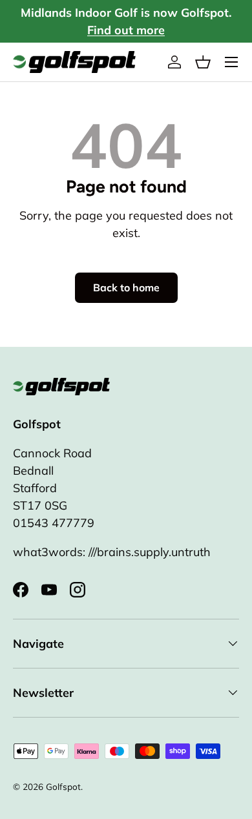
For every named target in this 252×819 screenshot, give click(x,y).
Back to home (126, 287)
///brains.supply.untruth (150, 551)
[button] (203, 62)
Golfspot (63, 786)
